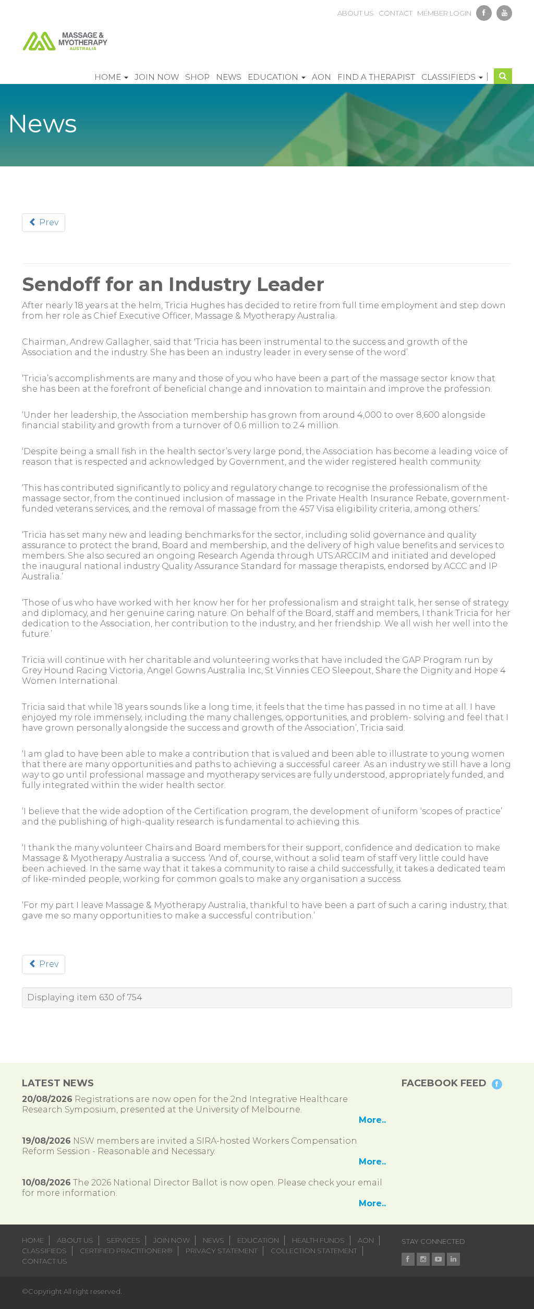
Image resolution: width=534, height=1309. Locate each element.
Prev (47, 222)
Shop (197, 77)
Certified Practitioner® (126, 1250)
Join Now (157, 77)
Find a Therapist (376, 77)
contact (395, 13)
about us (355, 13)
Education (274, 77)
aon (366, 1240)
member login (444, 13)
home (33, 1240)
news (213, 1240)
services (123, 1240)
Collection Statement (314, 1250)
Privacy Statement (222, 1250)
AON (321, 77)
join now (171, 1240)
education (258, 1240)
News (228, 77)
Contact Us (44, 1261)
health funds (318, 1240)
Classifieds (449, 77)
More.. (372, 1120)
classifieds (44, 1250)
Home (108, 77)
